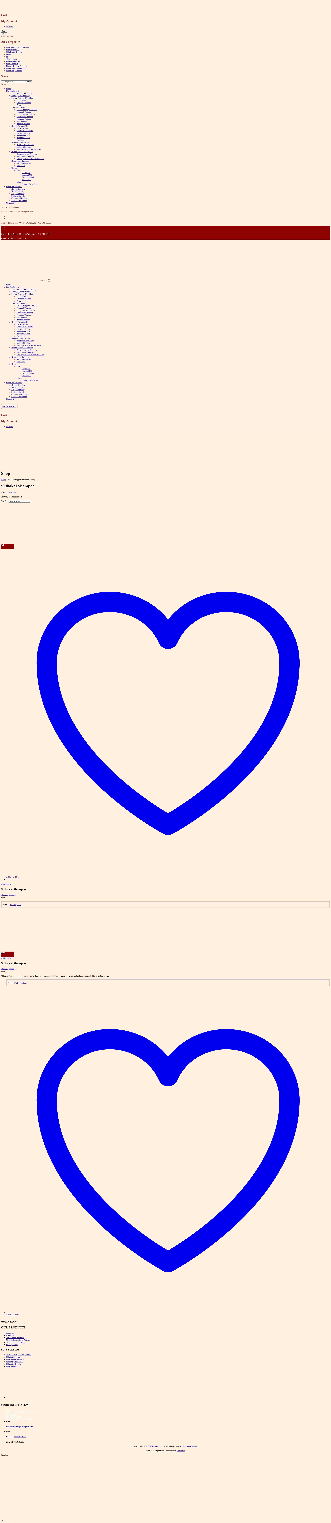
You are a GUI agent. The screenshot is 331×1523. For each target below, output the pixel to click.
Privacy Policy (12, 1344)
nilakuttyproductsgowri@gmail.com (19, 1427)
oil (7, 57)
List (14, 492)
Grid (10, 492)
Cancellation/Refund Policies (18, 1340)
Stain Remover (12, 64)
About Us (5, 238)
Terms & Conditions (191, 1446)
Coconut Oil (27, 175)
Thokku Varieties (18, 107)
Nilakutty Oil (11, 1366)
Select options (15, 905)
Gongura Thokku (24, 119)
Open (4, 31)
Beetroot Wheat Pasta (25, 145)
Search (28, 82)
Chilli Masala (22, 100)
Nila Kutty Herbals (14, 52)
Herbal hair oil (22, 128)
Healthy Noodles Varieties (22, 151)
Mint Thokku (22, 121)
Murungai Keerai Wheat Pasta (29, 149)
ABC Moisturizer (24, 163)
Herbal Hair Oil (12, 50)
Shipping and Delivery (15, 1342)
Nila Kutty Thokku (14, 71)
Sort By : (4, 501)
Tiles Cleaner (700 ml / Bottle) (23, 93)
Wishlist (9, 26)
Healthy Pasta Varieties (20, 142)
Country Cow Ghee (30, 184)
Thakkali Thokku (24, 112)
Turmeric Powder (24, 103)
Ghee (8, 54)
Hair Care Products (14, 186)
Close (4, 34)
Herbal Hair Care (13, 61)
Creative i (181, 1451)
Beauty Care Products (20, 161)
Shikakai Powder (24, 135)
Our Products (13, 91)
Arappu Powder (23, 138)
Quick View (6, 884)
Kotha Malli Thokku (25, 117)
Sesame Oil (26, 179)
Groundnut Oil (28, 177)
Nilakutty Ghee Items (15, 1359)
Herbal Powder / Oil (19, 126)
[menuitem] (8, 285)
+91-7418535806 (20, 1437)
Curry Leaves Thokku (26, 114)
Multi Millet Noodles (25, 156)
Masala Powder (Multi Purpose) (24, 98)
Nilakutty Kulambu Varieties (17, 47)
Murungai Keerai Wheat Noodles (30, 158)
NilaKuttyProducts (155, 1446)
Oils (18, 170)
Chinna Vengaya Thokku (27, 110)
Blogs (12, 238)
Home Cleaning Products (16, 66)
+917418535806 (9, 406)
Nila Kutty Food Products (16, 68)
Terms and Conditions (15, 1337)
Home (8, 89)
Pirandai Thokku (23, 124)
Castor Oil (26, 172)
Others (14, 168)
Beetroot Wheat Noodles (27, 154)
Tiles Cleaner (11, 59)
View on (4, 492)
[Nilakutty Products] (20, 260)
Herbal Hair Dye (23, 133)
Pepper (19, 105)
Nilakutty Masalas (13, 1357)
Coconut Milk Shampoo (21, 198)
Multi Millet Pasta (24, 147)
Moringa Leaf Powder (20, 96)
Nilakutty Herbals (13, 1364)
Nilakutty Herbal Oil (14, 1362)
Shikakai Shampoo (19, 200)
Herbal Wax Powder (25, 131)
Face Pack (21, 140)
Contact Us (10, 203)
